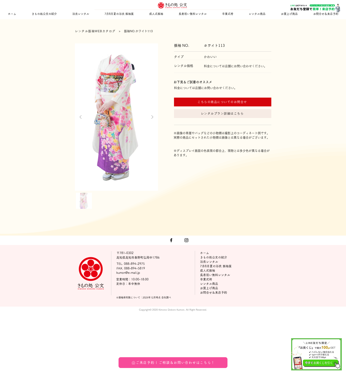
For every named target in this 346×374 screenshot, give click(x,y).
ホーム (204, 252)
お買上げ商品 (209, 288)
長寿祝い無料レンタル (215, 274)
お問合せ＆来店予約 (213, 292)
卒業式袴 (206, 279)
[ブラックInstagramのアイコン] (186, 240)
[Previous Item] (80, 117)
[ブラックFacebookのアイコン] (171, 240)
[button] (156, 14)
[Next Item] (152, 117)
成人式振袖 (207, 270)
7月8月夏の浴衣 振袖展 (216, 266)
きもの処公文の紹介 (213, 257)
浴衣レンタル (209, 261)
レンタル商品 (209, 283)
